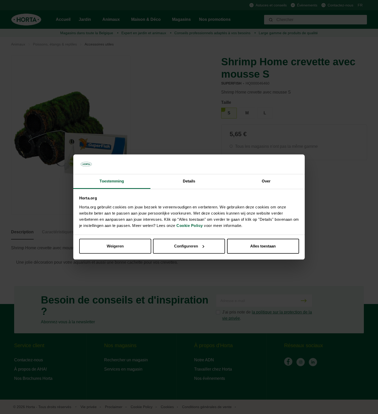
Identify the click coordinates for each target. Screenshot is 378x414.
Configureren (186, 246)
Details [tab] (189, 181)
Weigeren (115, 246)
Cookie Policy (189, 225)
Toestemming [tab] (112, 181)
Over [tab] (266, 181)
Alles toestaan (263, 246)
